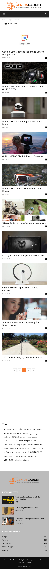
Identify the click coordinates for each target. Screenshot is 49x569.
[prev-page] (15, 370)
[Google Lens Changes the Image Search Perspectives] (24, 38)
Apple (9, 429)
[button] (4, 14)
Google (34, 437)
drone (6, 433)
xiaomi (26, 460)
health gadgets (24, 441)
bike (20, 429)
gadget (35, 433)
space (6, 456)
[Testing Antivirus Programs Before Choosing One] (8, 500)
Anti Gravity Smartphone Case (26, 508)
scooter (19, 452)
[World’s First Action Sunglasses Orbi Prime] (24, 175)
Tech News (13, 560)
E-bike (13, 433)
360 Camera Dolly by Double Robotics (22, 357)
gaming (15, 437)
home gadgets (20, 444)
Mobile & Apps (38, 560)
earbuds (25, 433)
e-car (19, 433)
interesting (38, 444)
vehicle (8, 459)
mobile (20, 448)
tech (11, 456)
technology (20, 456)
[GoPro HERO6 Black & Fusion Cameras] (24, 143)
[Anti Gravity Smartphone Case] (8, 511)
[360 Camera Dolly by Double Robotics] (24, 344)
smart (25, 452)
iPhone (6, 448)
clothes (39, 429)
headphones (7, 441)
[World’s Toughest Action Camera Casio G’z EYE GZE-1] (24, 73)
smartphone (35, 452)
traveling (30, 456)
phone (34, 448)
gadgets (7, 437)
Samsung (10, 452)
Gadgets (21, 560)
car (34, 429)
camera (27, 429)
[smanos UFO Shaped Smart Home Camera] (24, 274)
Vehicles (21, 562)
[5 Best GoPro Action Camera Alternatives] (24, 210)
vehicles (18, 460)
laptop (13, 448)
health (15, 441)
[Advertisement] (24, 390)
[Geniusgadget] (24, 5)
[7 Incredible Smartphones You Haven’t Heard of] (8, 521)
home (33, 441)
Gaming (29, 560)
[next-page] (33, 370)
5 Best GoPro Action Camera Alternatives (24, 223)
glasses (29, 437)
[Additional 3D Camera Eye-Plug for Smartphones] (24, 309)
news (27, 448)
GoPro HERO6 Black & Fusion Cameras (22, 156)
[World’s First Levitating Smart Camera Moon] (24, 108)
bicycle (15, 429)
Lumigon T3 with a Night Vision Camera (23, 255)
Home (4, 20)
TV (35, 456)
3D (4, 429)
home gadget (8, 444)
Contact (28, 562)
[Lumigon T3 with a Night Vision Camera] (24, 242)
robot (40, 448)
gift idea (22, 437)
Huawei (30, 445)
